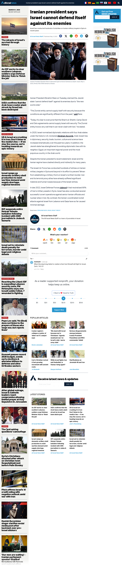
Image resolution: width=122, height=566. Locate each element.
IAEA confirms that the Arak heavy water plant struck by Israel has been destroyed (14, 106)
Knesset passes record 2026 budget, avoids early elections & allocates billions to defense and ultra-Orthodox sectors (14, 360)
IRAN (50, 210)
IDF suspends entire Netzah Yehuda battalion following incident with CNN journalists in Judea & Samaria (13, 215)
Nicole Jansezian (37, 345)
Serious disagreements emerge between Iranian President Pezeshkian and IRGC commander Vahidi (77, 335)
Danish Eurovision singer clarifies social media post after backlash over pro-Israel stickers (13, 526)
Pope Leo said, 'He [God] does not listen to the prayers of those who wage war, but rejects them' (14, 325)
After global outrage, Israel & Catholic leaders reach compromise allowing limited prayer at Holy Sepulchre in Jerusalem (14, 396)
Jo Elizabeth (35, 369)
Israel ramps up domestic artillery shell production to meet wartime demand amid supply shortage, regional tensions (14, 179)
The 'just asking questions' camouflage (14, 430)
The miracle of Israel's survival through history (13, 42)
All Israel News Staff (36, 36)
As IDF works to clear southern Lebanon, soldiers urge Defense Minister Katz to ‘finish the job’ (13, 74)
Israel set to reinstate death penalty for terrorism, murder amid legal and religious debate (14, 250)
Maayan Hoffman (56, 369)
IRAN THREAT (56, 210)
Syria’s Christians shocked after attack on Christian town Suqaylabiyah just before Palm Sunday (13, 461)
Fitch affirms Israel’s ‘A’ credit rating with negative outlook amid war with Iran (14, 493)
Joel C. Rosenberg (75, 424)
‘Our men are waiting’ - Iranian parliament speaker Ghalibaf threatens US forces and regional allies (13, 559)
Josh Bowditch (74, 369)
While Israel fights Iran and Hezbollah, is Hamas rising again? (59, 362)
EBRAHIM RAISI (42, 210)
